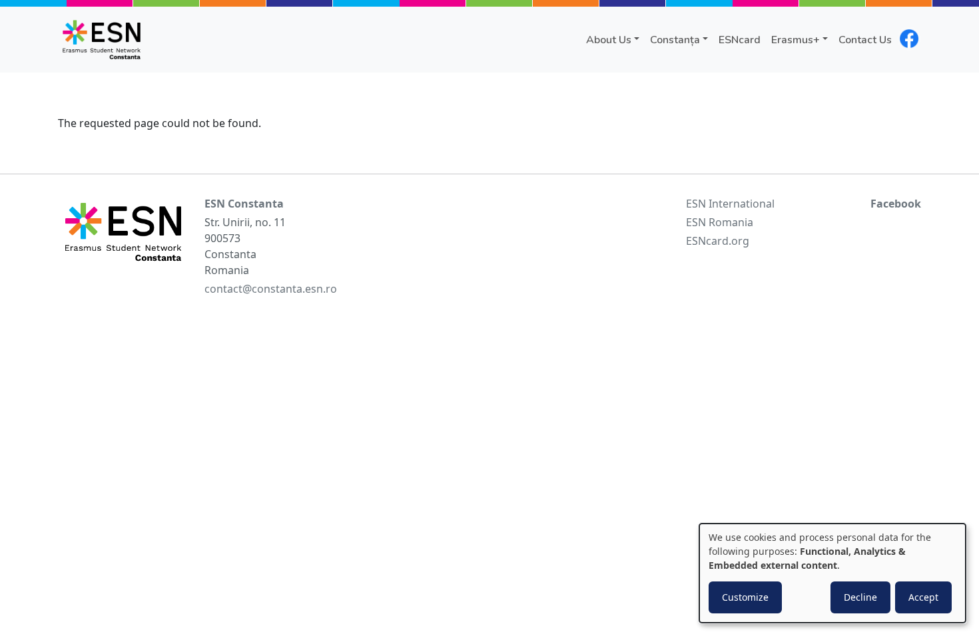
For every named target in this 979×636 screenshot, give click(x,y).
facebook (909, 39)
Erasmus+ (795, 40)
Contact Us (865, 40)
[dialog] (832, 573)
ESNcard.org (717, 241)
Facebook (895, 203)
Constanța (675, 40)
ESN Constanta (244, 203)
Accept (923, 597)
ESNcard (740, 40)
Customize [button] (745, 597)
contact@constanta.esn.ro (270, 288)
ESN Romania (719, 222)
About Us (608, 40)
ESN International (730, 203)
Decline (860, 597)
